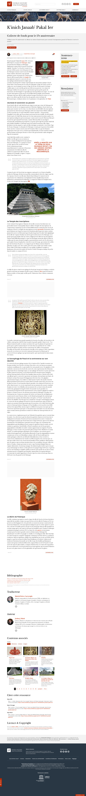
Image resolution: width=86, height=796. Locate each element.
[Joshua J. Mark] (16, 630)
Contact (22, 758)
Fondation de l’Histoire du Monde (29, 766)
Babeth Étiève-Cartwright (29, 53)
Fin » (45, 689)
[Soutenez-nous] (1, 782)
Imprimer (28, 58)
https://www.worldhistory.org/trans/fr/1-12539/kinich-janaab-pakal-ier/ (35, 702)
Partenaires (61, 758)
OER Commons (62, 739)
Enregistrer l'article (11, 58)
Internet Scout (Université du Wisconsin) (29, 739)
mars (23, 61)
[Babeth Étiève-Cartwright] (16, 606)
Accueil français (11, 9)
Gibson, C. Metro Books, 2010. (20, 578)
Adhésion (73, 76)
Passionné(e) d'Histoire (68, 102)
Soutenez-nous (61, 9)
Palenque (24, 62)
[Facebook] (61, 752)
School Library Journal (73, 739)
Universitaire (65, 108)
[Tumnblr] (66, 752)
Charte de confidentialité (38, 758)
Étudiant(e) (65, 105)
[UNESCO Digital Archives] (43, 778)
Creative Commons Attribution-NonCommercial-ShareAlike (38, 728)
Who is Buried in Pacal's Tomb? (13, 582)
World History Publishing (28, 764)
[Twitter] (64, 752)
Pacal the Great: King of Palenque (14, 581)
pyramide (41, 229)
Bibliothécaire (66, 106)
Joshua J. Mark (16, 53)
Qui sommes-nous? (44, 9)
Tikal (49, 99)
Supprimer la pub (50, 279)
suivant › (40, 689)
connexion (75, 9)
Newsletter (28, 758)
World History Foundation (27, 763)
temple (26, 77)
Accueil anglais (28, 9)
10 (35, 689)
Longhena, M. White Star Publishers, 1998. (18, 580)
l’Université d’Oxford (46, 737)
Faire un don (65, 76)
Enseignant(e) (66, 103)
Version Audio (21, 58)
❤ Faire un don (11, 47)
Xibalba (20, 303)
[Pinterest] (68, 752)
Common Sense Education (13, 739)
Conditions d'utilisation (51, 758)
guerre (40, 530)
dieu (41, 271)
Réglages (74, 758)
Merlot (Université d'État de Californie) (49, 739)
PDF (33, 58)
